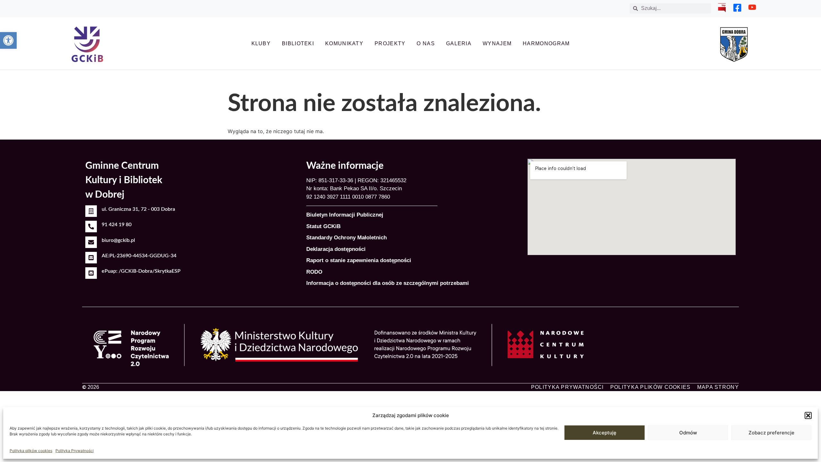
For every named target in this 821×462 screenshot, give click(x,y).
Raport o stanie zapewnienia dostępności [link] (358, 260)
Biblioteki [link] (298, 43)
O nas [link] (426, 43)
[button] (808, 415)
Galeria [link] (458, 43)
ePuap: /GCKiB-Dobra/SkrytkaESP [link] (141, 271)
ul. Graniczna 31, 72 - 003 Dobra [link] (138, 209)
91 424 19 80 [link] (116, 224)
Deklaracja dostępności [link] (336, 249)
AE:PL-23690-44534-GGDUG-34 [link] (139, 255)
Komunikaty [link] (344, 43)
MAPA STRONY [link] (718, 387)
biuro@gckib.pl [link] (118, 240)
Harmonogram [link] (546, 43)
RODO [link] (314, 272)
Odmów (688, 433)
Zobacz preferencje (771, 433)
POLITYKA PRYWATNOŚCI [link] (567, 387)
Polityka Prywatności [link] (74, 450)
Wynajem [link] (497, 43)
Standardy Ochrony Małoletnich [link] (346, 238)
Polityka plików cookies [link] (31, 450)
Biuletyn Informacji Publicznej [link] (344, 215)
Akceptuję (604, 433)
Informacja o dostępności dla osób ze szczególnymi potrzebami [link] (387, 283)
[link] (8, 40)
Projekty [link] (390, 43)
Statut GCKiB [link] (323, 226)
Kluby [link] (261, 43)
